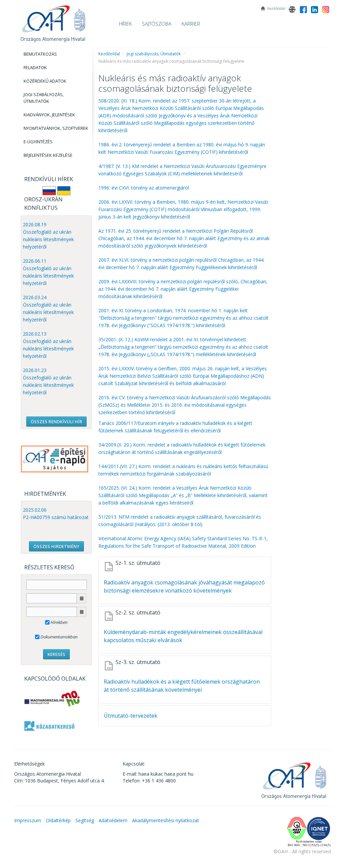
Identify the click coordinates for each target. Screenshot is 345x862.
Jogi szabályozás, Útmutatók (44, 97)
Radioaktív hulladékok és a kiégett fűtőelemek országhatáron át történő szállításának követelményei (182, 685)
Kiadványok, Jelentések (49, 115)
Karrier (191, 23)
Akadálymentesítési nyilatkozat (165, 820)
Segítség (84, 820)
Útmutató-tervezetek (130, 715)
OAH (53, 21)
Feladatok (35, 67)
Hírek (125, 23)
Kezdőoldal (109, 54)
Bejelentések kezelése (48, 155)
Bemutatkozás (40, 54)
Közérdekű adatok (45, 81)
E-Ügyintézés (38, 142)
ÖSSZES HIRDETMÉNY (56, 546)
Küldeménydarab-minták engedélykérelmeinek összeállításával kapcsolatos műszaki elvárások (183, 636)
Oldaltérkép (58, 820)
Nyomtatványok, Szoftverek (56, 128)
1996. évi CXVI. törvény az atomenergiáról (143, 187)
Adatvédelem (113, 820)
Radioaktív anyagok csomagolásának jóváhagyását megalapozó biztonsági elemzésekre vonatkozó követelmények (184, 586)
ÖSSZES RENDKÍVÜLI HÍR (56, 422)
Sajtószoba (156, 23)
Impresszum (27, 820)
